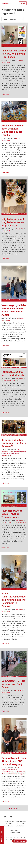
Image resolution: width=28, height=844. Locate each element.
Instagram (11, 816)
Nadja (17, 449)
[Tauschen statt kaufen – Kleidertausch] (14, 360)
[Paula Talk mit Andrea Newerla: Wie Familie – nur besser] (14, 35)
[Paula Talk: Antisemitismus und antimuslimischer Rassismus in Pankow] (14, 571)
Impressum (12, 839)
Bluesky (22, 816)
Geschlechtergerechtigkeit (16, 451)
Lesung (15, 522)
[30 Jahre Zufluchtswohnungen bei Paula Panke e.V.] (14, 427)
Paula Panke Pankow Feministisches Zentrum (9, 823)
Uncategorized (5, 62)
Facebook (16, 816)
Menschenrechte (21, 772)
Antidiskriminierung (7, 522)
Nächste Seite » (16, 808)
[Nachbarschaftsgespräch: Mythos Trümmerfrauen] (14, 497)
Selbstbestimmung (11, 774)
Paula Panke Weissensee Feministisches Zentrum (21, 823)
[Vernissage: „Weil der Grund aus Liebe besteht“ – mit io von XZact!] (14, 282)
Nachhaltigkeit (5, 380)
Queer (3, 774)
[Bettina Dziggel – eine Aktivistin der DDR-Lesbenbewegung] (14, 735)
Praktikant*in (19, 60)
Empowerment (5, 770)
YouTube (5, 816)
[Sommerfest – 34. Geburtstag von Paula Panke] (14, 663)
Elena (16, 138)
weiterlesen (5, 94)
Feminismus (4, 451)
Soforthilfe (2, 836)
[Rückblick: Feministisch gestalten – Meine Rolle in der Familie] (14, 110)
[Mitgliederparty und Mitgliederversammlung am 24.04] (14, 196)
